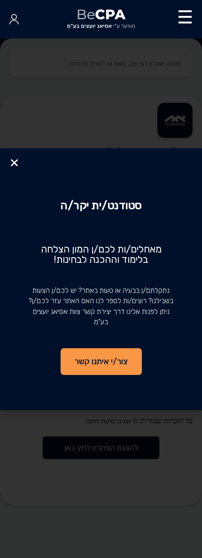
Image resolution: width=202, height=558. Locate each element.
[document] (101, 279)
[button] (14, 163)
